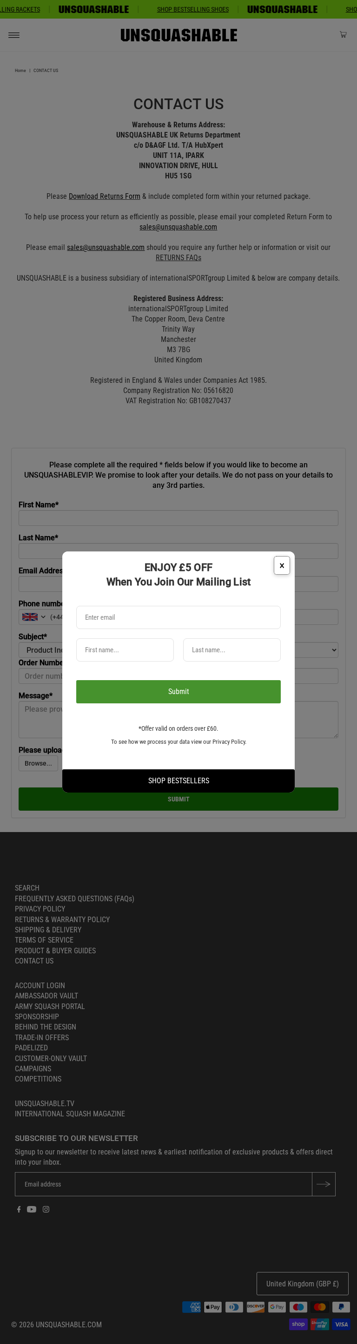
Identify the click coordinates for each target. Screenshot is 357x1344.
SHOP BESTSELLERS (178, 780)
